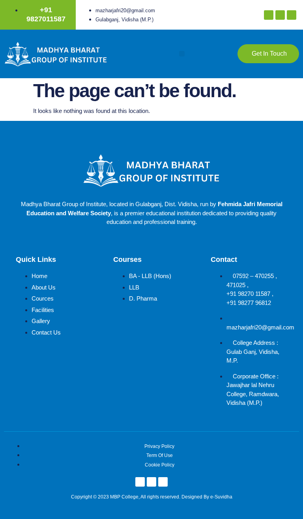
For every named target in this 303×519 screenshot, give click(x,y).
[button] (182, 53)
